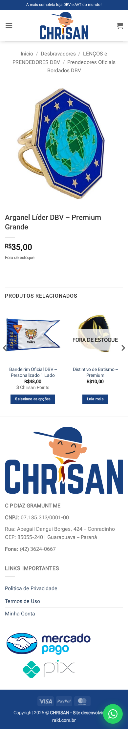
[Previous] (5, 361)
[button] (9, 25)
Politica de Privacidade (31, 588)
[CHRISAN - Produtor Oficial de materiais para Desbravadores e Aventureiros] (64, 25)
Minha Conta (20, 614)
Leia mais (95, 399)
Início (27, 54)
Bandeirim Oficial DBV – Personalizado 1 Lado (33, 372)
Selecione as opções (32, 399)
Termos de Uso (22, 601)
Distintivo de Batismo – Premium (95, 372)
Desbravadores (58, 54)
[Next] (123, 361)
